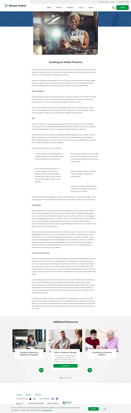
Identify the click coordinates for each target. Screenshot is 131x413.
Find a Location (125, 2)
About (91, 7)
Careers (19, 395)
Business (70, 7)
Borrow (59, 7)
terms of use (47, 410)
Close (105, 409)
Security (38, 395)
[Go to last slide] (41, 370)
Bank (49, 7)
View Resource (65, 366)
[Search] (113, 7)
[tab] (60, 377)
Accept (93, 409)
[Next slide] (89, 370)
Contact (113, 2)
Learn (81, 7)
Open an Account (103, 2)
